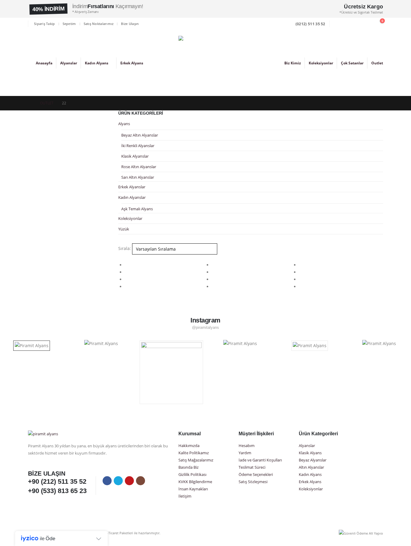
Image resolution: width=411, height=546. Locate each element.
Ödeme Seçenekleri (256, 474)
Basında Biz (188, 467)
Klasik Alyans (310, 452)
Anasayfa (44, 63)
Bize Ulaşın (130, 23)
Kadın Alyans (96, 63)
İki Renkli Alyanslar (137, 145)
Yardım (245, 452)
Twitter (118, 480)
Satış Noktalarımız (99, 23)
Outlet (377, 63)
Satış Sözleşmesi (253, 481)
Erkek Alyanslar (131, 187)
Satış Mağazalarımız (195, 460)
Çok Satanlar (352, 63)
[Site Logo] (205, 63)
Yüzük (123, 229)
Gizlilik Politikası (192, 474)
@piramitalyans (205, 327)
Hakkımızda (188, 445)
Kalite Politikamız (193, 452)
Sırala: (124, 248)
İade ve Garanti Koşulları (260, 460)
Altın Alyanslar (311, 467)
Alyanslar (68, 63)
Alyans (124, 123)
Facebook (107, 480)
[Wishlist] (364, 24)
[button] (338, 24)
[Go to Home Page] (30, 103)
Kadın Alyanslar (132, 197)
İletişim (184, 496)
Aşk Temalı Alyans (137, 208)
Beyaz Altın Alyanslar (139, 135)
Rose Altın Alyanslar (138, 166)
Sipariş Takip (44, 23)
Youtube (129, 480)
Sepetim (69, 23)
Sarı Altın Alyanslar (137, 177)
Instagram (140, 480)
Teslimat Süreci (252, 467)
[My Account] (351, 24)
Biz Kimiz (292, 63)
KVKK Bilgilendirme (195, 481)
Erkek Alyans (131, 63)
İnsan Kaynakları (193, 489)
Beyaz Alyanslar (312, 460)
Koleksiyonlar (321, 63)
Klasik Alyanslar (135, 156)
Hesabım (247, 445)
